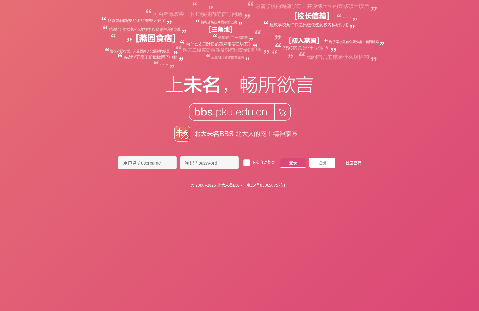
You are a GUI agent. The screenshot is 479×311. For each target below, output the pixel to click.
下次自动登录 (263, 162)
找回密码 (353, 163)
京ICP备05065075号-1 (266, 185)
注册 (322, 162)
